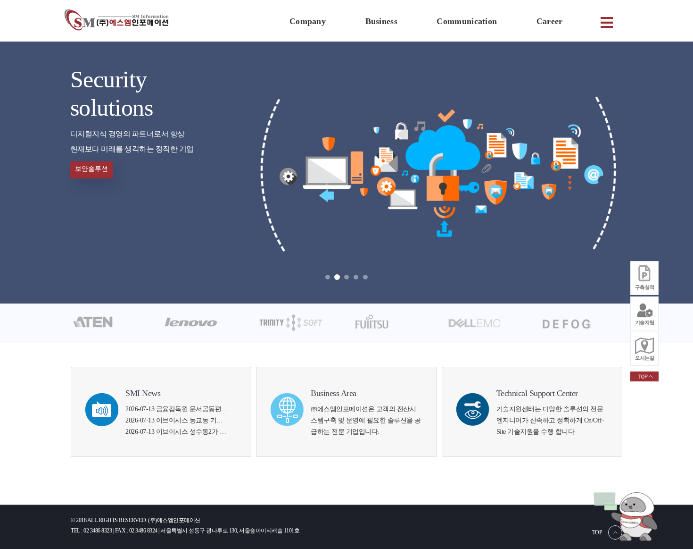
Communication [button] (467, 21)
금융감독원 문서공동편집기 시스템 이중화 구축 (223, 409)
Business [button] (381, 21)
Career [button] (549, 21)
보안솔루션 (91, 168)
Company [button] (307, 21)
